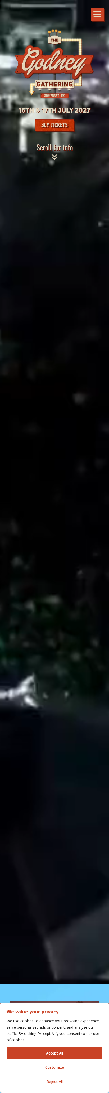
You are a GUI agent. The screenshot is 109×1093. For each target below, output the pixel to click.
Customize (54, 1067)
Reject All (55, 1081)
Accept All (54, 1053)
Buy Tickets (54, 125)
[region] (54, 1048)
